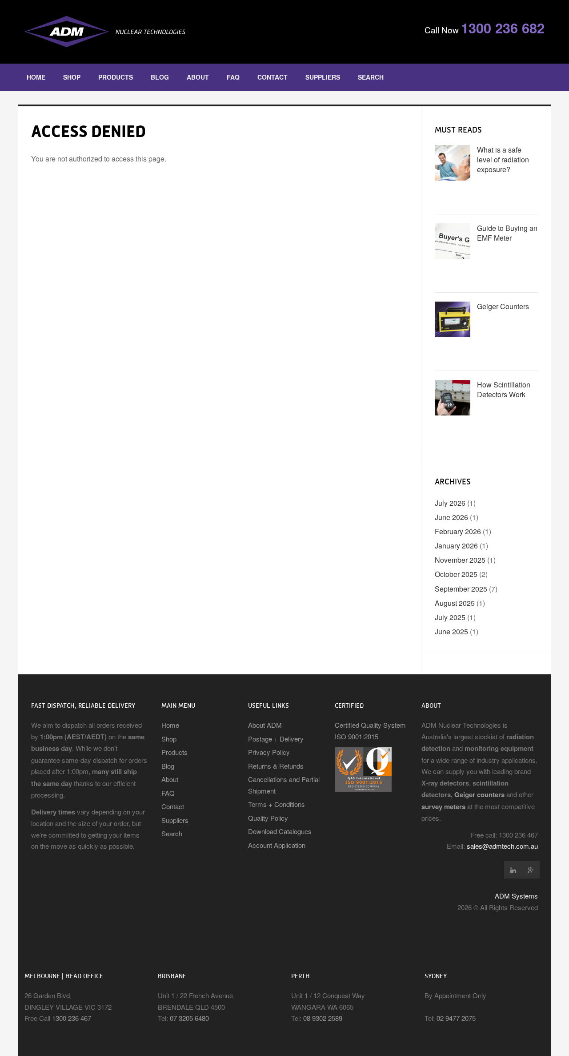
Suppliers (322, 77)
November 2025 (460, 560)
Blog (160, 77)
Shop (71, 77)
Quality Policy (268, 817)
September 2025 (461, 589)
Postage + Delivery (276, 738)
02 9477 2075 (456, 1018)
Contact (272, 77)
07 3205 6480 (189, 1018)
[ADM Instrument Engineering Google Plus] (531, 870)
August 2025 (455, 603)
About (198, 77)
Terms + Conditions (276, 804)
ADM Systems (516, 895)
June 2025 (451, 631)
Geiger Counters (503, 306)
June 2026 (451, 517)
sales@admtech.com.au (502, 845)
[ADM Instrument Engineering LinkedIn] (513, 870)
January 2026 (456, 545)
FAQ (233, 77)
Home (36, 77)
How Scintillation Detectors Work (503, 389)
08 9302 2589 (322, 1018)
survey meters (443, 806)
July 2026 (450, 503)
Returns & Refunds (276, 765)
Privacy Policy (269, 752)
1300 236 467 (71, 1018)
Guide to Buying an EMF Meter (507, 233)
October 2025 (456, 574)
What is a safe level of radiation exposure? (503, 160)
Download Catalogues (280, 831)
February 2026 (458, 531)
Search (371, 77)
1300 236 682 (503, 27)
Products (115, 77)
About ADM (265, 725)
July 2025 (450, 617)
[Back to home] (151, 32)
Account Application (276, 845)
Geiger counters (479, 794)
